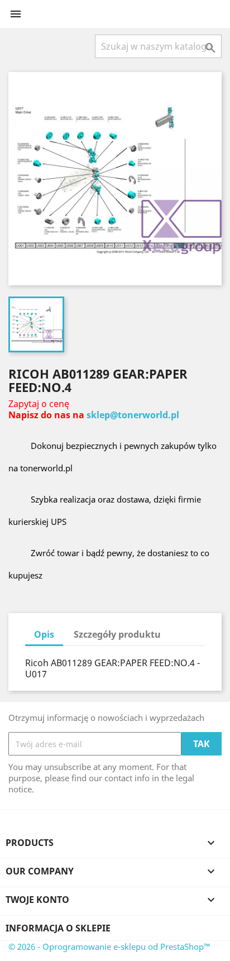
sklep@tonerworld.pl (133, 415)
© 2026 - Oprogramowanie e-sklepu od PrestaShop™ (109, 946)
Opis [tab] (44, 634)
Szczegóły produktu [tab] (117, 634)
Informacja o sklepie (58, 928)
